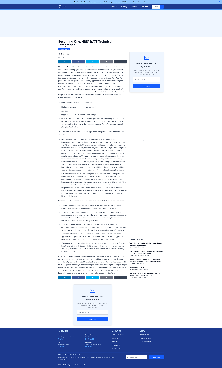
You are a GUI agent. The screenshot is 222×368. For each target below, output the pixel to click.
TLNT (59, 342)
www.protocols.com (93, 92)
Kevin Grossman (134, 269)
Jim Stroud (132, 263)
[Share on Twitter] (92, 61)
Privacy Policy (144, 335)
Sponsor (115, 338)
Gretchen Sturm (66, 54)
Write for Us (116, 345)
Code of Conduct (145, 342)
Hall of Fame (116, 349)
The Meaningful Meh (136, 267)
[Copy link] (120, 61)
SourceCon (89, 335)
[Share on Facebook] (78, 61)
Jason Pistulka (133, 277)
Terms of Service (145, 338)
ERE (59, 335)
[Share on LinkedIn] (64, 61)
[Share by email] (106, 61)
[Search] (162, 7)
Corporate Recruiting (64, 49)
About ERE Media (118, 335)
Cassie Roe (132, 247)
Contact (115, 342)
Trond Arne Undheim (135, 255)
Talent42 (88, 342)
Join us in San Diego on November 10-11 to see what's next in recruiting (111, 2)
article (66, 67)
